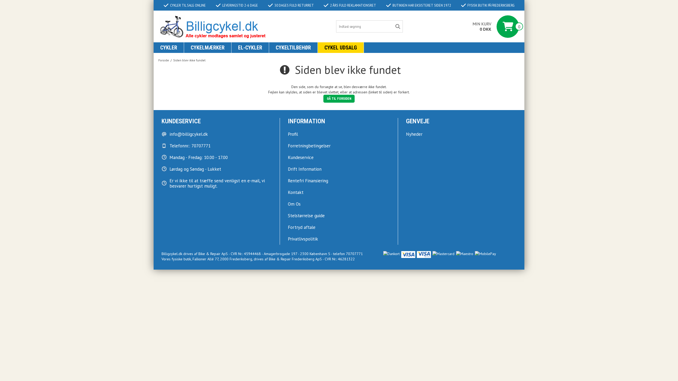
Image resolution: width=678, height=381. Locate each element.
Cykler (168, 47)
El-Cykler (250, 47)
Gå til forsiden (339, 99)
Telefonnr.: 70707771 (190, 146)
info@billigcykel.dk (189, 134)
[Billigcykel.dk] (212, 26)
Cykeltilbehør (293, 47)
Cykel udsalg (340, 47)
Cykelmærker (208, 47)
